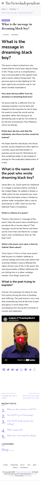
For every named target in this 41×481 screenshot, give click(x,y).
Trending (5, 20)
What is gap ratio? (15, 429)
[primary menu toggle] (3, 3)
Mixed (15, 467)
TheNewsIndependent (22, 3)
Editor (6, 35)
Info (35, 465)
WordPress (28, 476)
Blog (5, 450)
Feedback (24, 467)
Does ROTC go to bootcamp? (20, 415)
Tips (28, 465)
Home (5, 465)
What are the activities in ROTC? (22, 409)
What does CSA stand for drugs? (21, 435)
